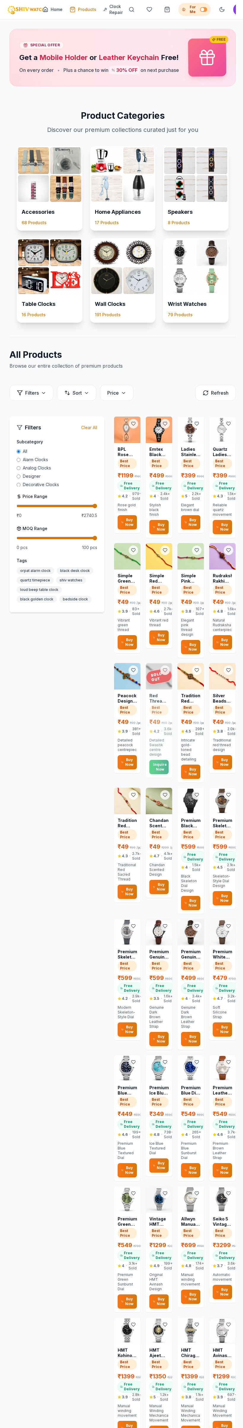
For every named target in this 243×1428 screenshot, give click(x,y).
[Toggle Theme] (221, 9)
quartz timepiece (35, 580)
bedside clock (75, 599)
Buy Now (129, 522)
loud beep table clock (39, 589)
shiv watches (71, 580)
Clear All (89, 427)
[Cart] (167, 9)
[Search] (131, 9)
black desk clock (75, 570)
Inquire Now (160, 766)
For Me (193, 9)
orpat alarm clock (35, 570)
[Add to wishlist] (133, 423)
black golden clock (36, 599)
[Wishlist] (149, 9)
